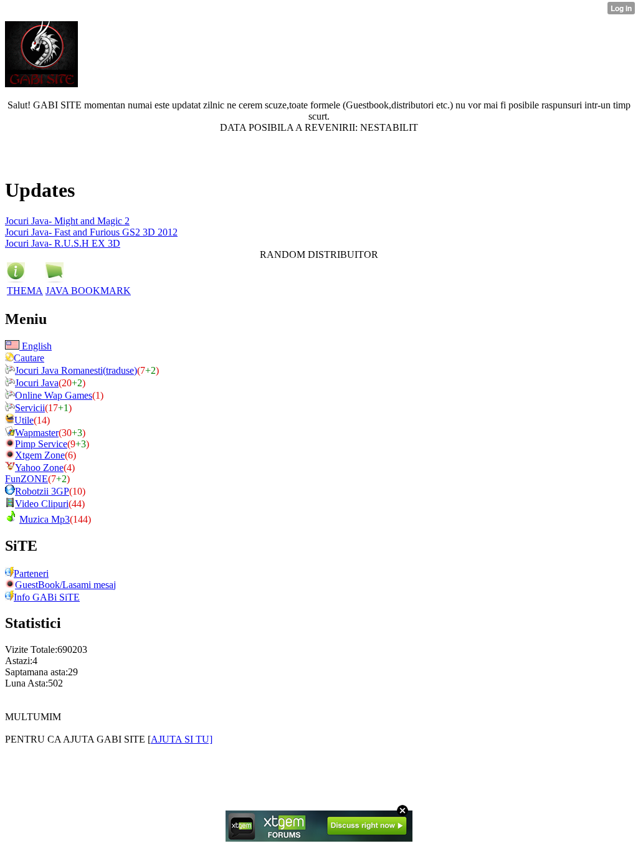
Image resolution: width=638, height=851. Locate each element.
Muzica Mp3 (44, 519)
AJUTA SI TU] (181, 739)
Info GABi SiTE (47, 597)
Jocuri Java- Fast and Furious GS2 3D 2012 (91, 232)
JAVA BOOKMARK (88, 290)
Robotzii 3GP (42, 491)
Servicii (30, 407)
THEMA (25, 290)
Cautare (29, 358)
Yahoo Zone (39, 467)
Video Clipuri (42, 503)
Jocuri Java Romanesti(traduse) (76, 370)
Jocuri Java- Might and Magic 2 (67, 221)
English (35, 346)
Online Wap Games (53, 395)
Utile (24, 420)
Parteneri (31, 573)
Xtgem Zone (40, 455)
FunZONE (26, 478)
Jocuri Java (37, 383)
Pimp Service (41, 444)
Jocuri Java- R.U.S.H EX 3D (62, 243)
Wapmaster (37, 432)
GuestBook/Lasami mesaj (65, 584)
